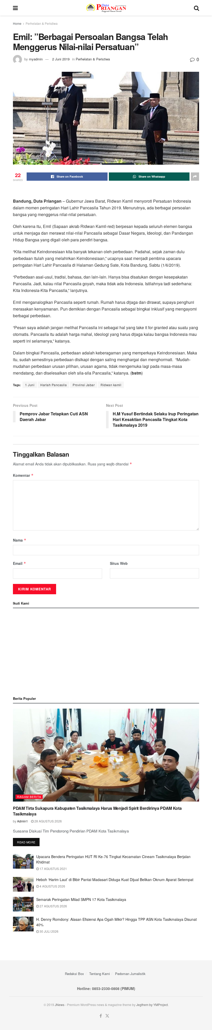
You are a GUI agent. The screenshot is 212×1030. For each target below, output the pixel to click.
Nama (19, 540)
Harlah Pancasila (53, 385)
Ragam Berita (29, 797)
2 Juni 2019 (61, 59)
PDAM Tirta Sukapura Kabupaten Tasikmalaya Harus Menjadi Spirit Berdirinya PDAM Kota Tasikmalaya (97, 811)
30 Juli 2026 (48, 931)
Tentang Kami (99, 973)
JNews (59, 1004)
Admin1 (22, 821)
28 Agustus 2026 (48, 821)
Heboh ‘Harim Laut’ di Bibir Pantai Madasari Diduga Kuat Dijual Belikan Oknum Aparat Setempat (114, 879)
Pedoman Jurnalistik (130, 973)
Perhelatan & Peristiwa (42, 23)
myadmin (36, 59)
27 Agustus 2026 (53, 906)
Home (17, 23)
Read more (26, 842)
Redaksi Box (74, 973)
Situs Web (119, 563)
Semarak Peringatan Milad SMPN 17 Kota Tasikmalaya (81, 899)
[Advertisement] (106, 651)
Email (19, 563)
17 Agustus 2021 (53, 868)
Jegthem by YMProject (152, 1004)
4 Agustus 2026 (52, 886)
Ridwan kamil (111, 385)
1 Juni (29, 385)
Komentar (23, 475)
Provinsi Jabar (84, 385)
